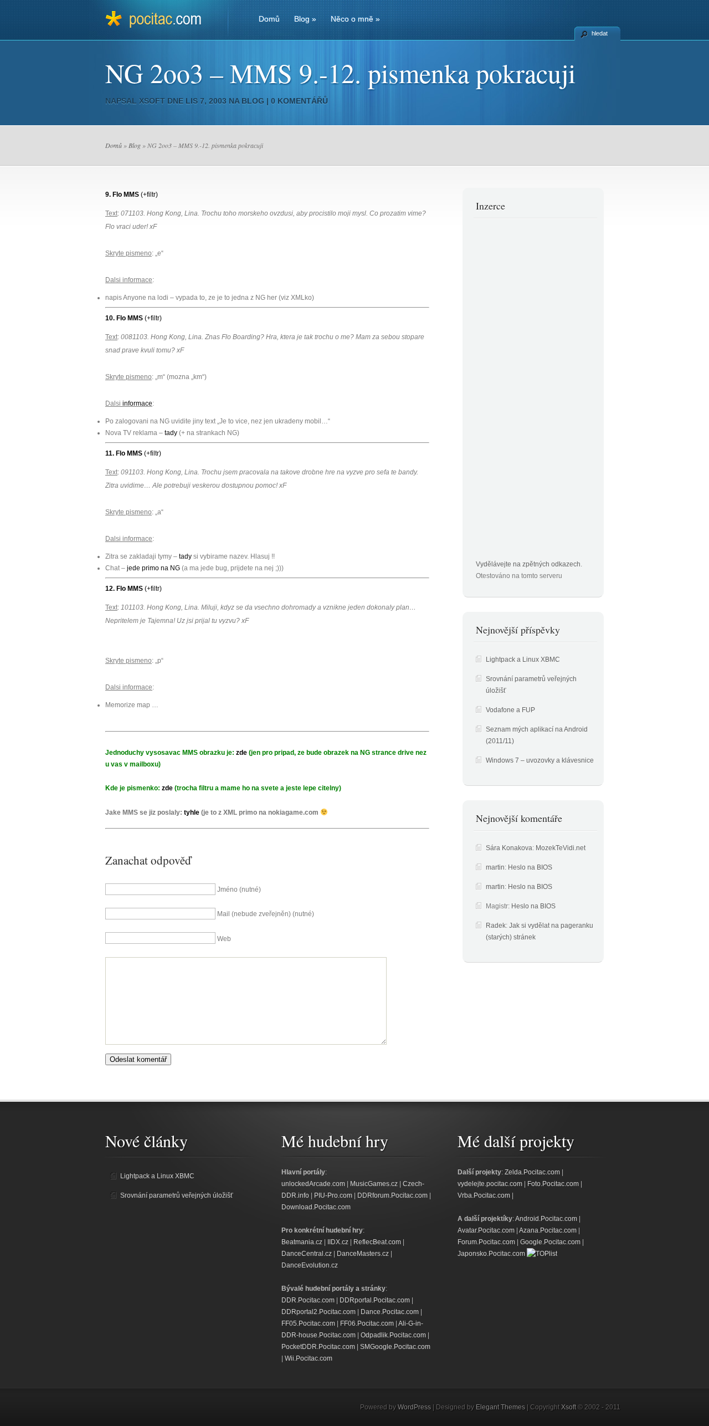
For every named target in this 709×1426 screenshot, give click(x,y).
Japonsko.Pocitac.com (491, 1254)
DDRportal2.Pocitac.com (318, 1312)
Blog (305, 18)
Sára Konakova (509, 848)
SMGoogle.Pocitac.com (395, 1347)
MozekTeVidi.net (560, 848)
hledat (600, 33)
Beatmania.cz (301, 1242)
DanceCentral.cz (306, 1254)
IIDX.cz (337, 1242)
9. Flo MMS (122, 194)
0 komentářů (299, 100)
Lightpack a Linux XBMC (523, 659)
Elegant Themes (500, 1407)
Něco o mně (355, 18)
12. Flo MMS (124, 588)
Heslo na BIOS (530, 867)
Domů (269, 18)
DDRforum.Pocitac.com (392, 1195)
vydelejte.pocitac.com (490, 1184)
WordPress (414, 1407)
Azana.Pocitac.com (548, 1230)
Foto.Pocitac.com (553, 1184)
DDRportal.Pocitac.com (375, 1300)
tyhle (191, 812)
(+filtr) (149, 194)
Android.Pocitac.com (546, 1219)
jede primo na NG (153, 568)
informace (137, 403)
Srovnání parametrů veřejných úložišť (176, 1195)
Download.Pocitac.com (316, 1207)
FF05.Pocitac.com (308, 1323)
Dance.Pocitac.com (390, 1312)
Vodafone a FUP (510, 710)
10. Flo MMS (124, 318)
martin (495, 867)
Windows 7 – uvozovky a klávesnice (540, 760)
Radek (496, 925)
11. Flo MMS (123, 453)
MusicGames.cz (374, 1184)
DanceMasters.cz (363, 1254)
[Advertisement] (520, 392)
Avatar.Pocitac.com (486, 1230)
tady (171, 433)
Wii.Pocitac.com (308, 1358)
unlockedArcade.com (313, 1184)
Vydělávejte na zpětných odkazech (528, 564)
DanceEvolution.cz (309, 1265)
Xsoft (152, 100)
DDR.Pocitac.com (308, 1300)
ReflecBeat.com (377, 1242)
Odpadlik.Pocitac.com (393, 1335)
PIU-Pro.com (333, 1195)
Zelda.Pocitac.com (532, 1172)
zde (241, 753)
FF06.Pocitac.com (367, 1323)
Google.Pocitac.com (550, 1242)
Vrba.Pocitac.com (484, 1195)
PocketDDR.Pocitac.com (318, 1347)
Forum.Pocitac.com (486, 1242)
